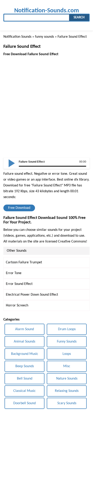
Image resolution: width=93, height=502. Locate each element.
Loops (67, 354)
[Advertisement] (46, 103)
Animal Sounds (24, 341)
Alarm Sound (24, 329)
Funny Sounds (67, 341)
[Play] (11, 162)
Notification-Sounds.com (46, 11)
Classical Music (24, 391)
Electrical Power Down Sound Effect (32, 295)
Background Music (24, 354)
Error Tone (13, 273)
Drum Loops (67, 329)
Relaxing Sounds (67, 391)
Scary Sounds (66, 403)
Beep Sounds (24, 366)
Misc (66, 366)
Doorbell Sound (24, 403)
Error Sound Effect (19, 284)
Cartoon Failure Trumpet (24, 262)
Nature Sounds (66, 378)
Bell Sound (24, 378)
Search (79, 17)
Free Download (19, 208)
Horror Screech (17, 305)
